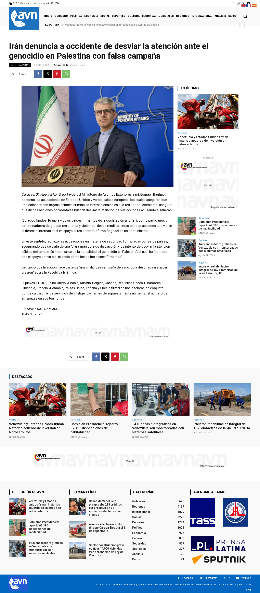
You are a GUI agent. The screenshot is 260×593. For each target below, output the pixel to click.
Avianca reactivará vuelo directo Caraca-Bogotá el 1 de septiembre (107, 528)
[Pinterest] (57, 74)
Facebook (188, 577)
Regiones (203, 262)
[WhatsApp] (66, 74)
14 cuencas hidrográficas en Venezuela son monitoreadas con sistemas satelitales (218, 248)
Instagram (211, 577)
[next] (248, 24)
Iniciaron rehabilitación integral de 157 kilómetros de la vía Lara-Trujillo (106, 24)
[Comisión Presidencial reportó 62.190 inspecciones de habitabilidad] (187, 226)
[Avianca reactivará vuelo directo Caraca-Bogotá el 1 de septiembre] (77, 529)
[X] (47, 74)
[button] (245, 16)
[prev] (242, 24)
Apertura (182, 133)
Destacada (204, 218)
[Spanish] (254, 5)
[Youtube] (237, 578)
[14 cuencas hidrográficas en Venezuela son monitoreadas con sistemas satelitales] (187, 248)
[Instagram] (238, 3)
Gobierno (203, 240)
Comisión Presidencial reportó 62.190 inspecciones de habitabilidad (217, 225)
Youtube (246, 577)
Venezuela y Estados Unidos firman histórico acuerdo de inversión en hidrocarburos (203, 140)
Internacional (20, 64)
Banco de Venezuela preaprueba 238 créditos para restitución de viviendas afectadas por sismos (105, 507)
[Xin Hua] (235, 512)
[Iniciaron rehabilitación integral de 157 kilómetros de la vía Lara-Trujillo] (187, 270)
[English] (243, 5)
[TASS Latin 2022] (202, 512)
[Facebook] (233, 3)
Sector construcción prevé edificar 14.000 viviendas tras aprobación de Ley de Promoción (107, 550)
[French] (249, 5)
